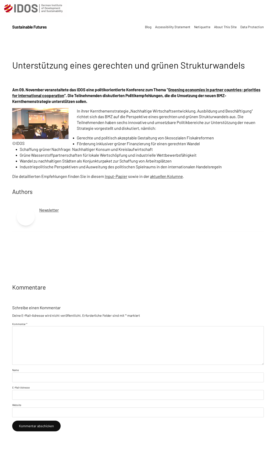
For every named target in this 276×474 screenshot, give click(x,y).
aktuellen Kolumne (166, 176)
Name (15, 370)
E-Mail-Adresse (21, 387)
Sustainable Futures (29, 26)
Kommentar (19, 324)
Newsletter (49, 209)
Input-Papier (116, 176)
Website (16, 405)
